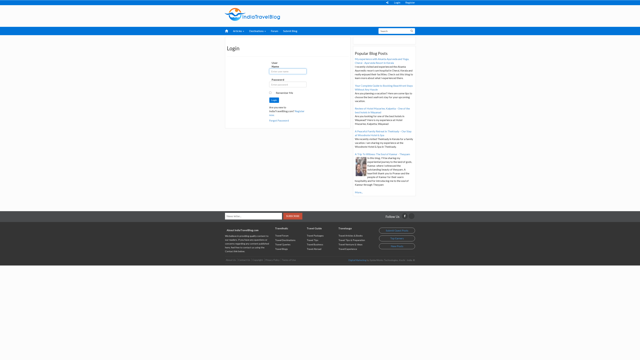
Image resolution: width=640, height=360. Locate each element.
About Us (231, 259)
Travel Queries (282, 244)
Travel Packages (315, 235)
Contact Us (244, 259)
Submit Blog (290, 30)
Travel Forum (281, 235)
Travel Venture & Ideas (350, 244)
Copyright (257, 259)
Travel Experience (347, 249)
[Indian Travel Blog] (252, 14)
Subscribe (293, 216)
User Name (275, 64)
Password (275, 79)
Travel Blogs (281, 249)
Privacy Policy (272, 259)
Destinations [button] (256, 30)
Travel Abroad (314, 249)
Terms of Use (289, 259)
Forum (274, 30)
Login (397, 2)
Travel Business (315, 244)
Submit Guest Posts (397, 230)
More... (359, 192)
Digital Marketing (357, 260)
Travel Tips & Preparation (351, 240)
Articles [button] (237, 30)
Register (410, 2)
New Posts (397, 246)
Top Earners (397, 238)
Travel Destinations (285, 240)
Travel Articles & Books (350, 235)
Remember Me (284, 92)
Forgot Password (279, 120)
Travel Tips (312, 240)
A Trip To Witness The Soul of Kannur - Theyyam (382, 154)
